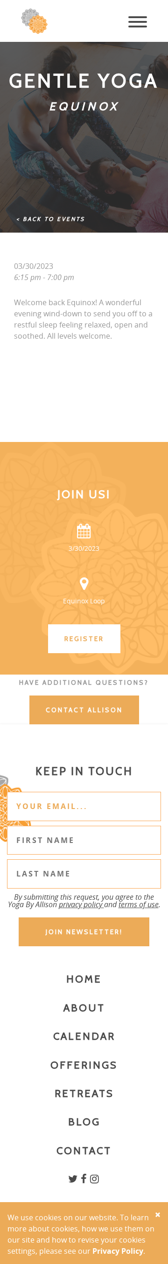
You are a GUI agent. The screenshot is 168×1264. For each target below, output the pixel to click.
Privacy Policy (117, 1251)
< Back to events (50, 218)
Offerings (84, 1065)
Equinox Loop (84, 600)
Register (84, 639)
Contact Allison (84, 710)
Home (84, 979)
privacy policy (81, 904)
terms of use (139, 904)
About (84, 1008)
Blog (84, 1122)
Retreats (84, 1093)
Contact (84, 1150)
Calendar (84, 1036)
